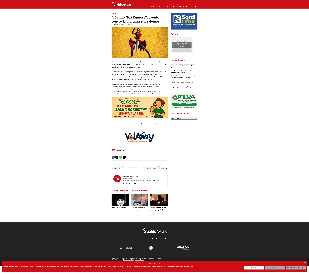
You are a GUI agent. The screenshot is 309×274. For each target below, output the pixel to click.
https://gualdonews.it (127, 178)
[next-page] (115, 214)
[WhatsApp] (120, 157)
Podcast (172, 6)
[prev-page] (113, 214)
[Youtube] (195, 2)
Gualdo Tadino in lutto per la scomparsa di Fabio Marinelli (124, 167)
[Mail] (187, 2)
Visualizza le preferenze (295, 267)
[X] (192, 2)
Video (166, 6)
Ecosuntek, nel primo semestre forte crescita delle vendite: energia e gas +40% (183, 76)
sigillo (124, 150)
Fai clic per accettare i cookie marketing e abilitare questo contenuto (181, 45)
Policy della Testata (139, 259)
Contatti (180, 6)
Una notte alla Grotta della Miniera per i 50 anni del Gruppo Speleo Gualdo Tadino (183, 81)
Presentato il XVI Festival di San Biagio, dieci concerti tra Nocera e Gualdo (155, 167)
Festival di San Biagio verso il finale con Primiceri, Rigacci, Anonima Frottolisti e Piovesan (158, 209)
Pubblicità (189, 6)
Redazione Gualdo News (118, 24)
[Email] (124, 157)
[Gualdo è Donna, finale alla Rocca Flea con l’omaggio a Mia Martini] (120, 200)
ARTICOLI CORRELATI (120, 191)
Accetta (254, 267)
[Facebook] (182, 2)
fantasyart (119, 150)
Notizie (159, 6)
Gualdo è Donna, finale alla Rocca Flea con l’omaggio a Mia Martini (120, 209)
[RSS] (190, 2)
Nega (274, 267)
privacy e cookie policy (104, 266)
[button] (305, 263)
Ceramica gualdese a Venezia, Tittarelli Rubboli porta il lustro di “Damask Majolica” (139, 209)
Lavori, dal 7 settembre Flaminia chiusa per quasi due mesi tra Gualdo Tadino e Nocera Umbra (183, 65)
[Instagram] (184, 2)
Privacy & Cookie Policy (128, 259)
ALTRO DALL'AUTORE (138, 191)
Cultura (117, 11)
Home (153, 6)
